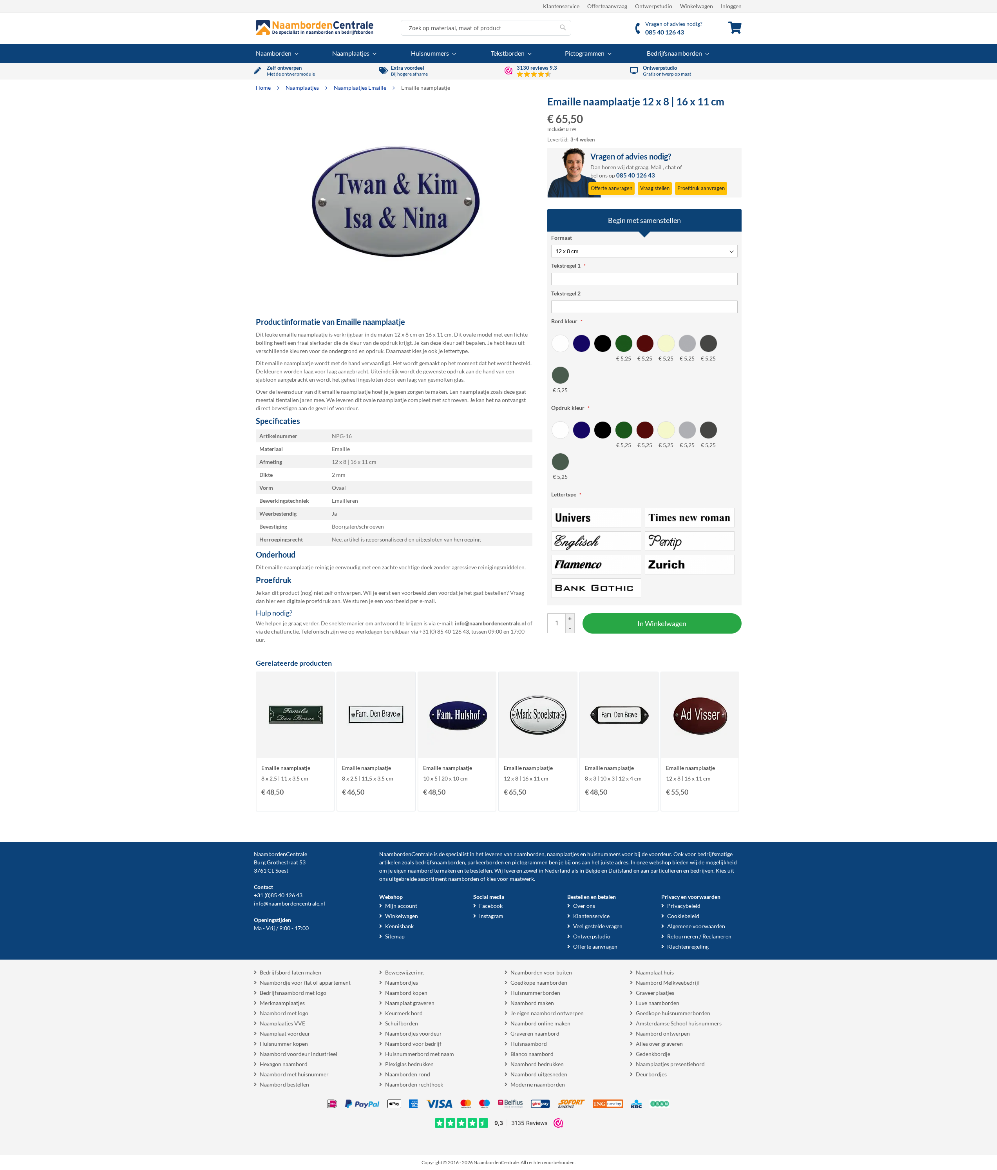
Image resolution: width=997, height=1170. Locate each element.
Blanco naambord (532, 1053)
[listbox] (644, 364)
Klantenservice (561, 6)
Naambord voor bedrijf (413, 1043)
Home (264, 87)
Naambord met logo (284, 1013)
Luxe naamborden (657, 1003)
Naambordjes (401, 982)
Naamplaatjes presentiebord (670, 1064)
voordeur (660, 854)
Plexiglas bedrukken (409, 1064)
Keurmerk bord (404, 1013)
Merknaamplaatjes (282, 1003)
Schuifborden (401, 1023)
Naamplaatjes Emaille (360, 87)
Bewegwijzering (404, 972)
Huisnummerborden (535, 992)
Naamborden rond (407, 1074)
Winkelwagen (696, 6)
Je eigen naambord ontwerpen (547, 1013)
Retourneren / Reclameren (699, 936)
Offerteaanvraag (607, 6)
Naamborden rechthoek (414, 1084)
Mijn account (401, 905)
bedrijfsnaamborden (440, 862)
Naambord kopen (406, 992)
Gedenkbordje (653, 1053)
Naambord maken (532, 1003)
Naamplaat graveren (409, 1003)
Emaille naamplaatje (285, 767)
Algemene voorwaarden (696, 926)
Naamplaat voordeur (285, 1033)
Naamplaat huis (655, 972)
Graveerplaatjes (655, 992)
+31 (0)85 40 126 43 (278, 895)
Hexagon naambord (284, 1064)
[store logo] (314, 27)
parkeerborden (485, 862)
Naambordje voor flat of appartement (305, 982)
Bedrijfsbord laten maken (290, 972)
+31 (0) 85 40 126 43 (444, 631)
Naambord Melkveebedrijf (668, 982)
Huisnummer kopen (284, 1043)
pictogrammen (530, 862)
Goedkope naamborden (538, 982)
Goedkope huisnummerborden (673, 1013)
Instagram (491, 916)
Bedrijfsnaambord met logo (293, 992)
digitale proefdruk (309, 601)
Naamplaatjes (303, 87)
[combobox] (486, 28)
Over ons (584, 905)
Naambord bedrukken (537, 1064)
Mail (656, 167)
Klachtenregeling (688, 946)
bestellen (481, 870)
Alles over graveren (659, 1043)
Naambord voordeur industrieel (298, 1053)
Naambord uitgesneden (538, 1074)
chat (670, 167)
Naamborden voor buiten (541, 972)
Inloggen (731, 6)
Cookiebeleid (683, 916)
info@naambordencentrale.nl (289, 903)
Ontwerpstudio (653, 6)
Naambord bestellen (284, 1084)
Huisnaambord (528, 1043)
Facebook (491, 905)
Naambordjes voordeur (413, 1033)
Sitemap (395, 936)
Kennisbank (399, 926)
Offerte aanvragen (595, 946)
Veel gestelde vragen (597, 926)
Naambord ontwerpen (663, 1033)
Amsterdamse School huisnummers (679, 1023)
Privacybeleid (683, 905)
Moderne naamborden (537, 1084)
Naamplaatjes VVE (282, 1023)
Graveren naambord (534, 1033)
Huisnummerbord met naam (419, 1053)
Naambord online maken (540, 1023)
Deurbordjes (651, 1074)
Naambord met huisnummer (294, 1074)
